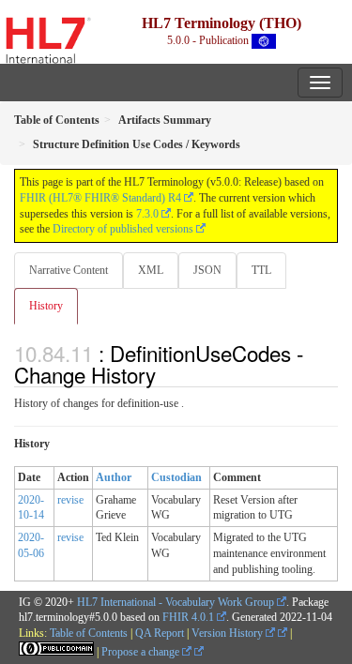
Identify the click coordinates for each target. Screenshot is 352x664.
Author (113, 477)
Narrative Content (68, 270)
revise (70, 499)
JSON (207, 270)
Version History (228, 633)
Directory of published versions (123, 228)
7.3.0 (147, 213)
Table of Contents (89, 633)
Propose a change (141, 651)
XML (150, 270)
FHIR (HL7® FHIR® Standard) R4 (100, 197)
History (46, 305)
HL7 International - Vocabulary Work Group (175, 602)
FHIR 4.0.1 (188, 617)
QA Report (159, 633)
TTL (261, 270)
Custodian (176, 477)
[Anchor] (166, 374)
